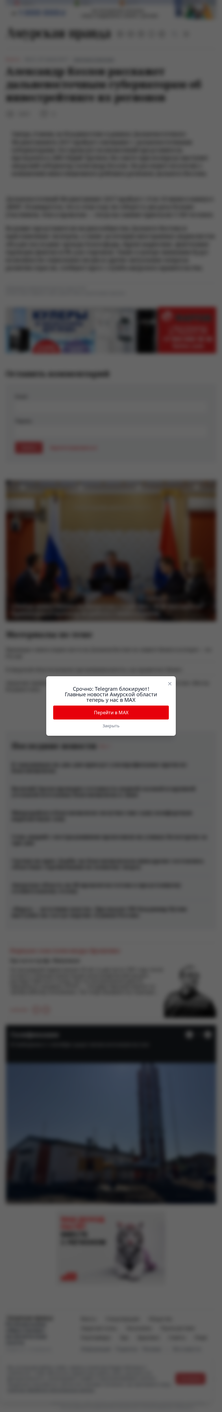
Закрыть (111, 725)
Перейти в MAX (111, 712)
